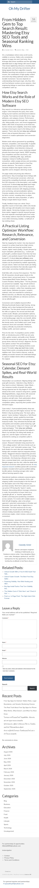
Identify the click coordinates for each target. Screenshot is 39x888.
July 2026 (7, 755)
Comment (5, 618)
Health (6, 818)
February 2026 (9, 772)
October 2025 (8, 785)
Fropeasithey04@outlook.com (13, 884)
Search (4, 684)
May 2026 (7, 762)
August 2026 (8, 752)
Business (7, 804)
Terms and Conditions (11, 860)
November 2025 (9, 782)
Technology (8, 828)
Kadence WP (28, 874)
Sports (6, 824)
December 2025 (9, 779)
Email (4, 650)
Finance (6, 811)
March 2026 (8, 769)
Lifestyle (6, 821)
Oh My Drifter (19, 8)
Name (4, 642)
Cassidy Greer (9, 50)
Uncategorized (9, 831)
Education (7, 807)
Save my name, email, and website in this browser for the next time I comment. (19, 670)
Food (5, 814)
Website (4, 658)
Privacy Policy (9, 858)
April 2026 (7, 765)
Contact (7, 856)
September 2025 (9, 789)
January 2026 (8, 775)
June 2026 (7, 758)
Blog (23, 50)
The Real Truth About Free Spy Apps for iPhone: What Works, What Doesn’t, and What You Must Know (20, 711)
